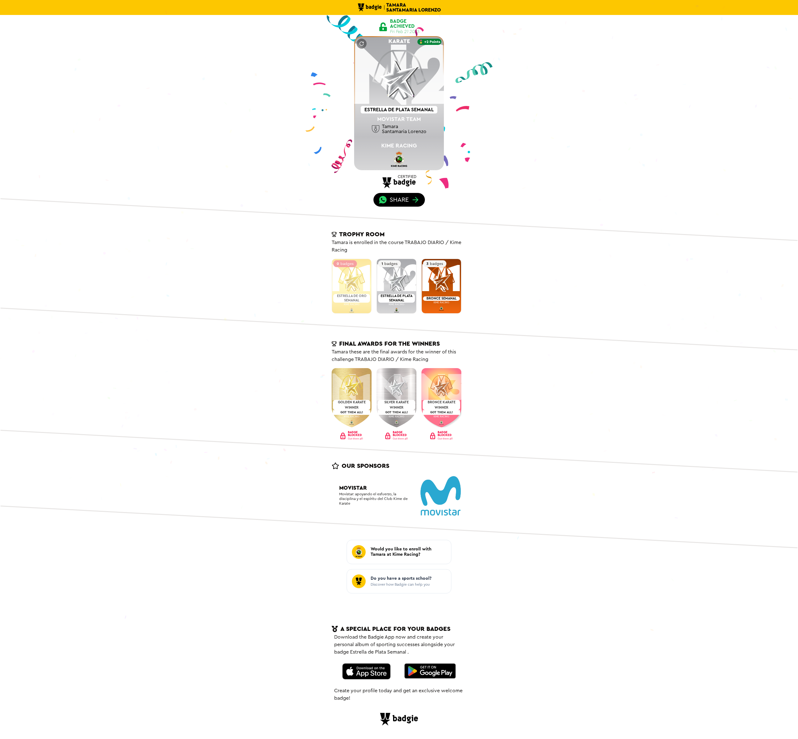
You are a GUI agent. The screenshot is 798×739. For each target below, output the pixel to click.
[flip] (362, 44)
